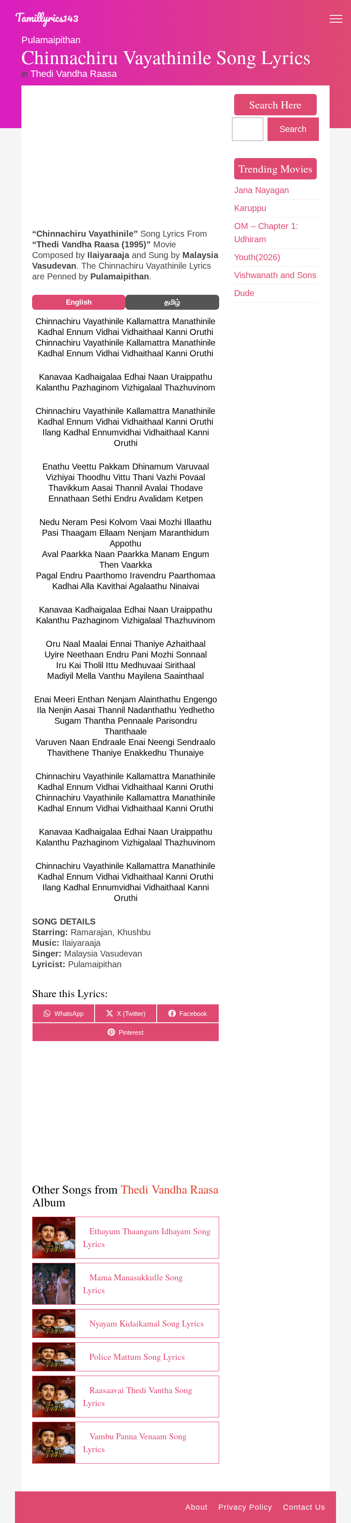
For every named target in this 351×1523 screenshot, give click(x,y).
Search (293, 129)
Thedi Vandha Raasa (73, 73)
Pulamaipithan (50, 40)
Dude (244, 293)
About (196, 1507)
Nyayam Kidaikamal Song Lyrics (146, 1323)
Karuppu (250, 208)
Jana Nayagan (261, 190)
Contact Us (304, 1507)
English (79, 302)
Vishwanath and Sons (275, 275)
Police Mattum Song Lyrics (137, 1356)
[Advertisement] (125, 156)
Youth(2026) (257, 257)
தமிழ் (172, 302)
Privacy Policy (245, 1507)
